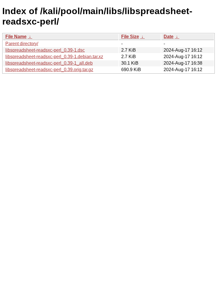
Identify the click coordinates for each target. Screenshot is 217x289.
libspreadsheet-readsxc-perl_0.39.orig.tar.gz (49, 69)
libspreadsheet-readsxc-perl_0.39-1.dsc (45, 50)
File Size (130, 36)
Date (168, 36)
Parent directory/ (21, 43)
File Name (16, 36)
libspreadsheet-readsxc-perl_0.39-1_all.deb (49, 63)
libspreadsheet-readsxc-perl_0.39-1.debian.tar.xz (54, 56)
